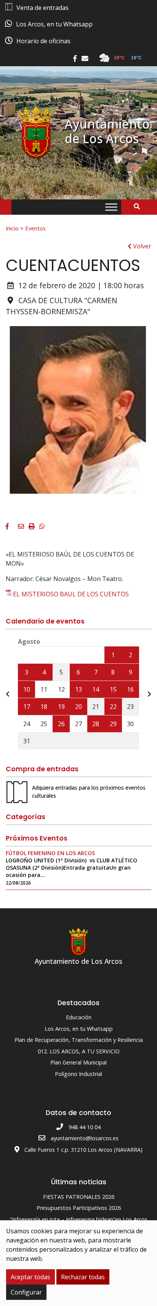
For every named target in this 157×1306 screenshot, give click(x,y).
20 (78, 706)
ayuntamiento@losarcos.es (85, 1138)
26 (61, 724)
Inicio (12, 228)
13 (78, 689)
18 (43, 706)
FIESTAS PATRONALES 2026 (78, 1196)
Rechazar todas (83, 1277)
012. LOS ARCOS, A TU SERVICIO (79, 1051)
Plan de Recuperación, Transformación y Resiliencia (78, 1039)
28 (95, 724)
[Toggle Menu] (111, 207)
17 (26, 706)
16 (130, 689)
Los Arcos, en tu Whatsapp (79, 1028)
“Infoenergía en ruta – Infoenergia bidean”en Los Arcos (78, 1219)
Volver (141, 246)
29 (113, 724)
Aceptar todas (30, 1277)
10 (26, 689)
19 (61, 706)
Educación (78, 1017)
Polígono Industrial (78, 1073)
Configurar (26, 1292)
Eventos (35, 228)
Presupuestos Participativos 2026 (79, 1207)
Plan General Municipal (78, 1062)
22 (113, 706)
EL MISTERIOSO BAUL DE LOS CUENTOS (71, 594)
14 (95, 689)
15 (113, 689)
